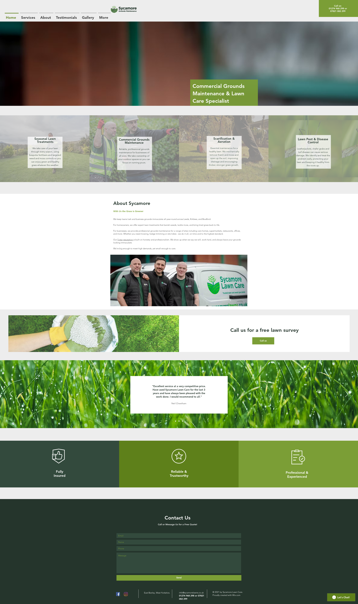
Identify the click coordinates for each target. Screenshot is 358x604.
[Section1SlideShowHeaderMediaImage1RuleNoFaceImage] (175, 421)
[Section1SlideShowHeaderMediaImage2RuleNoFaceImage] (178, 421)
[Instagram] (126, 594)
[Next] (346, 394)
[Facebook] (118, 594)
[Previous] (11, 394)
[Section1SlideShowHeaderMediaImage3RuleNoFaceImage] (182, 421)
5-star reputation (125, 239)
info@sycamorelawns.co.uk (191, 592)
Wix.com (236, 595)
